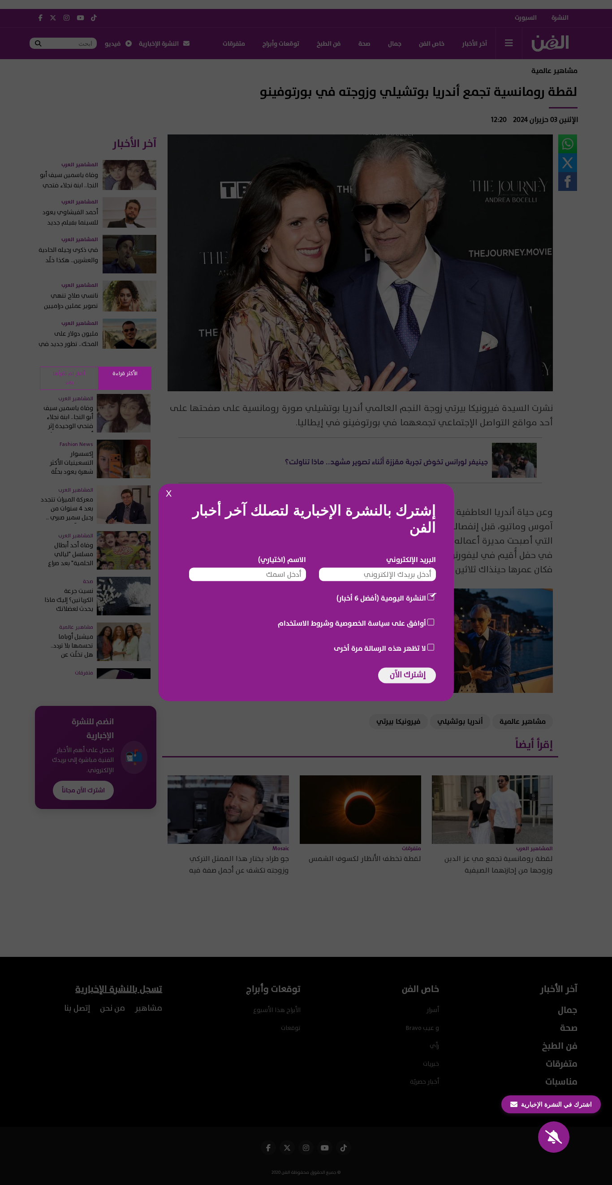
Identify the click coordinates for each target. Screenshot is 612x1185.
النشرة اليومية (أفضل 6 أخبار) (381, 598)
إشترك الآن (408, 675)
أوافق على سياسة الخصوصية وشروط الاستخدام (352, 623)
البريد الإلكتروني (411, 560)
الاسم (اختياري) (282, 560)
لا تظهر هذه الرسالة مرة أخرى (380, 648)
